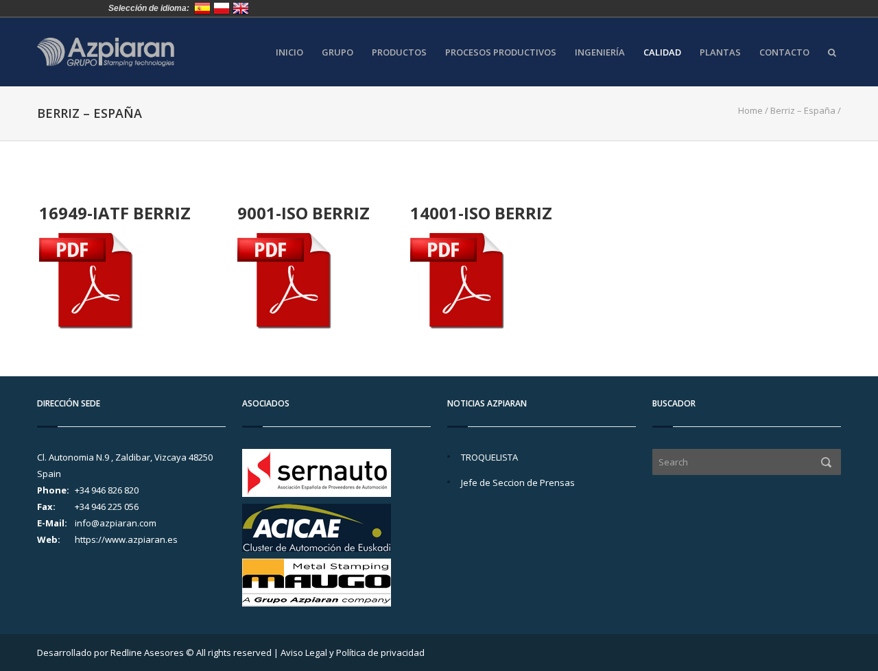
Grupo (337, 52)
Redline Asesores (147, 652)
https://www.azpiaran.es (126, 539)
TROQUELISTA (489, 457)
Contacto (784, 52)
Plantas (720, 52)
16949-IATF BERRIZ (115, 213)
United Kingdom (241, 8)
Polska (221, 8)
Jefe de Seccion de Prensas (518, 482)
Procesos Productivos (500, 52)
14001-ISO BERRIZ (481, 213)
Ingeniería (600, 52)
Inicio (289, 52)
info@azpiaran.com (115, 523)
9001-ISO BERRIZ (303, 213)
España (202, 8)
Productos (399, 52)
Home (750, 110)
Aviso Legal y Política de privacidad (353, 652)
